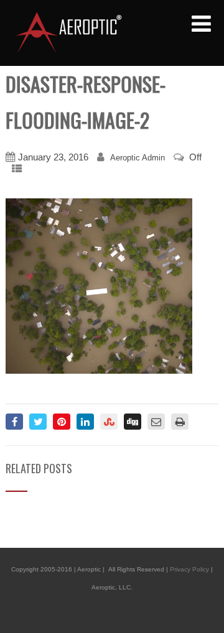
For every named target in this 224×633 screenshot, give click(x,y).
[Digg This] (132, 422)
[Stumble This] (109, 422)
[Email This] (156, 422)
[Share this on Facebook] (14, 422)
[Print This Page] (180, 422)
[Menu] (201, 24)
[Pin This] (61, 422)
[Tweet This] (38, 422)
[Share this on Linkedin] (85, 422)
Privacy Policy (189, 569)
